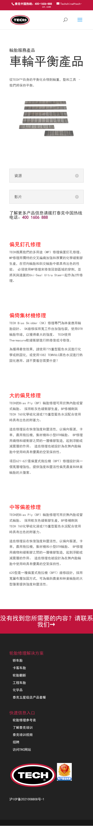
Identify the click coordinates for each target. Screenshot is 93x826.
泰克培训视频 (23, 734)
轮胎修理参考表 (24, 720)
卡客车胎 (19, 668)
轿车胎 (18, 660)
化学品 (18, 690)
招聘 (16, 742)
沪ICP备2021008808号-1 (26, 799)
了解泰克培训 (23, 727)
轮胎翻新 (19, 675)
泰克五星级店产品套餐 (29, 697)
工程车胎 (19, 682)
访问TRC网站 (22, 749)
